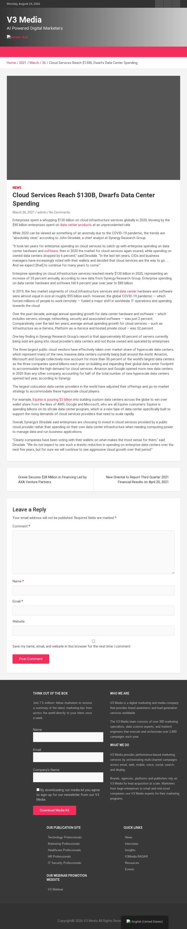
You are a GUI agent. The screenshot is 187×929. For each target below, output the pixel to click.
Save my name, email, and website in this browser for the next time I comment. (72, 646)
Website (19, 621)
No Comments (59, 212)
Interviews (131, 843)
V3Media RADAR (136, 856)
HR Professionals (59, 856)
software (51, 251)
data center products (76, 225)
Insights (130, 850)
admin (42, 212)
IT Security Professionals (64, 863)
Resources (132, 863)
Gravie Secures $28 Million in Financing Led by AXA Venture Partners (52, 479)
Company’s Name (46, 770)
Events (129, 869)
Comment (21, 526)
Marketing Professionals (64, 843)
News (128, 837)
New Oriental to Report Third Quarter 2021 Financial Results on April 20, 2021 (137, 479)
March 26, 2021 (24, 212)
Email (18, 601)
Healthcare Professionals (64, 850)
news (17, 187)
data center (128, 291)
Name (18, 581)
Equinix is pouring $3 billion (52, 399)
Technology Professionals (65, 837)
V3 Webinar (55, 889)
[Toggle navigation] (12, 52)
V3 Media (24, 20)
